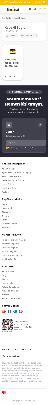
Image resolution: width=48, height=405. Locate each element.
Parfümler (6, 192)
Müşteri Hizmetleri (10, 291)
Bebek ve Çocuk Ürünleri (13, 180)
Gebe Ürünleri (8, 184)
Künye (5, 279)
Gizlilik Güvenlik (9, 259)
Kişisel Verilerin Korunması (14, 240)
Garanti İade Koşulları (12, 255)
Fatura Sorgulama (10, 287)
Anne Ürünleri (8, 169)
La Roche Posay (9, 223)
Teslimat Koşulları (10, 243)
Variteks (6, 227)
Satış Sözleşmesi (9, 251)
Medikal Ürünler (9, 188)
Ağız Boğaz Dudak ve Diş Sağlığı (16, 172)
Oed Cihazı (26, 349)
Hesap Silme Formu (11, 298)
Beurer (5, 204)
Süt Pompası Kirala (11, 356)
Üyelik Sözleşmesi (10, 247)
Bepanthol (7, 208)
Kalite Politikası (9, 271)
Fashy (4, 220)
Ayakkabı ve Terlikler (11, 176)
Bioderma (6, 212)
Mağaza (5, 294)
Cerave (5, 216)
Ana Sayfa (6, 18)
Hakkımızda (7, 283)
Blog (4, 275)
